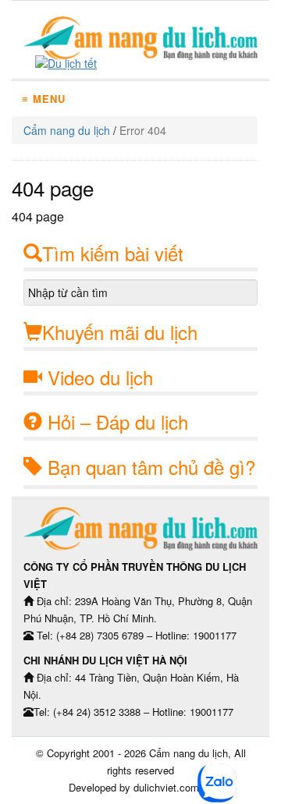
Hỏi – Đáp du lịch (118, 421)
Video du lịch (100, 377)
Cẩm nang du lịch (66, 130)
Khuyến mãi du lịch (119, 331)
